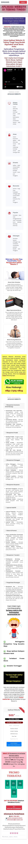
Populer (15, 212)
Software (6, 836)
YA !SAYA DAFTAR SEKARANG (14, 807)
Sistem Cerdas (15, 103)
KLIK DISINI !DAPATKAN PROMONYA (14, 744)
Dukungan (16, 236)
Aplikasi (11, 836)
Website (15, 836)
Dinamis (15, 162)
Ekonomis (16, 186)
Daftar (23, 2)
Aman (15, 134)
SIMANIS (5, 2)
